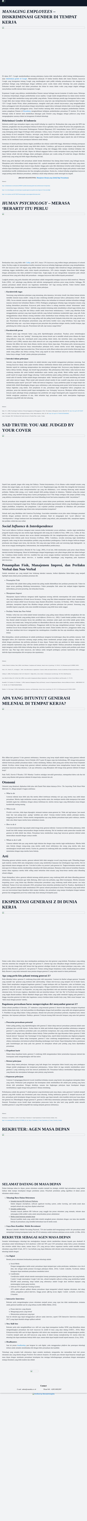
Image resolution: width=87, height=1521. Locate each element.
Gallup (28, 262)
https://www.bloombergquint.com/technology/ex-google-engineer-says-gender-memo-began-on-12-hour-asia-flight (26, 190)
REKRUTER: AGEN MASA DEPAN (36, 1129)
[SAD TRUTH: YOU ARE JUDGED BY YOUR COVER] (43, 458)
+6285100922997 (56, 1389)
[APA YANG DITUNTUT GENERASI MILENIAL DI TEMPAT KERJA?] (43, 731)
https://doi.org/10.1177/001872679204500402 (59, 413)
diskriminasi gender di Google (16, 79)
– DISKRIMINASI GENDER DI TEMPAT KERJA (39, 17)
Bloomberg (27, 111)
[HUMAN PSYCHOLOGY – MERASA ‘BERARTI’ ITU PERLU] (43, 236)
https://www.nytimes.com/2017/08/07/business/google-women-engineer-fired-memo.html (21, 194)
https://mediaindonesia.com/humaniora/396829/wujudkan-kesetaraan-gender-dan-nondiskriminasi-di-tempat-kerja (26, 185)
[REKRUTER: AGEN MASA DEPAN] (43, 1157)
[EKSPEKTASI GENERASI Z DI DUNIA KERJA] (43, 935)
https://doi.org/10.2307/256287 (76, 411)
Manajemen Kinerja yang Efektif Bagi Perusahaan (52, 178)
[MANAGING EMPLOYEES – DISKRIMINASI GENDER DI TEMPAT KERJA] (43, 50)
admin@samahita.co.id (29, 1389)
